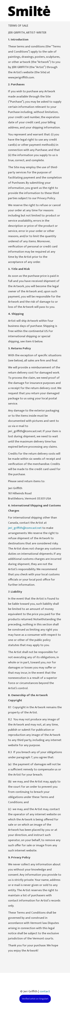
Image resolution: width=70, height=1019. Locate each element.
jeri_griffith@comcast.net (25, 527)
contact (45, 991)
